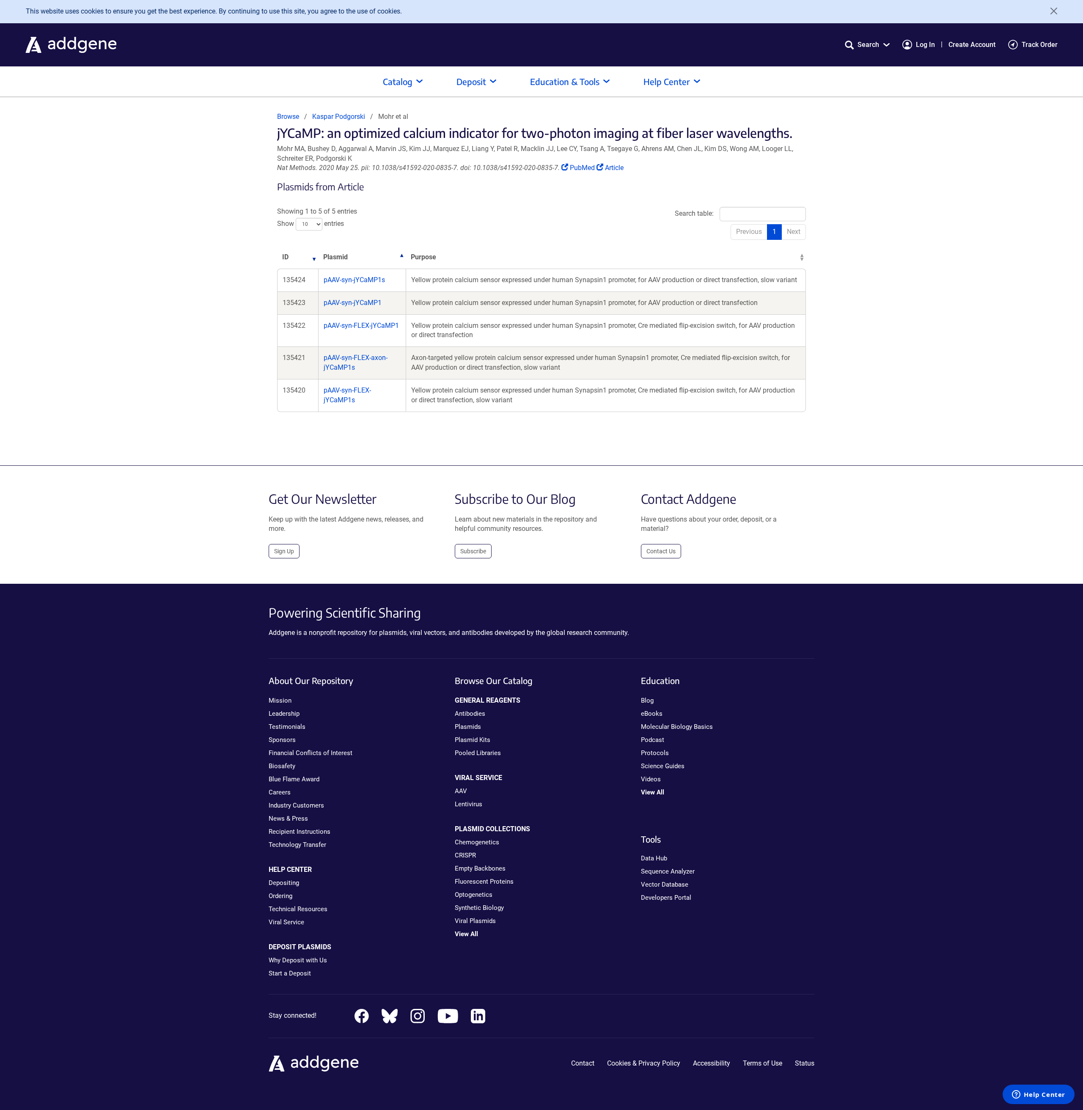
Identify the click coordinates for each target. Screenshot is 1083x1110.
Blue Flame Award (294, 779)
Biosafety (282, 766)
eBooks (651, 713)
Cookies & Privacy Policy (643, 1063)
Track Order (1040, 45)
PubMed (582, 168)
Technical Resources (298, 909)
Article (614, 168)
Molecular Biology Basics (677, 727)
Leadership (284, 713)
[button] (867, 44)
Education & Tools (564, 81)
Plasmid (335, 257)
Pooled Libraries (478, 753)
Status (804, 1063)
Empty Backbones (480, 868)
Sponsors (282, 740)
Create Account (971, 45)
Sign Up (284, 551)
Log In (925, 45)
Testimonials (287, 727)
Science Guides (662, 766)
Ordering (280, 896)
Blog (647, 700)
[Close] (1051, 11)
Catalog (397, 81)
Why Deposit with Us (298, 960)
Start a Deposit (290, 973)
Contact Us (661, 551)
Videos (651, 779)
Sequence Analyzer (668, 871)
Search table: (694, 214)
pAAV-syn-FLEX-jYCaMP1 (361, 325)
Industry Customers (296, 805)
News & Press (288, 818)
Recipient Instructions (299, 831)
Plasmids (468, 727)
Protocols (655, 753)
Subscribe (473, 551)
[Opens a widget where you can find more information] (1039, 1095)
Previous (749, 232)
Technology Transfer (297, 845)
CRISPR (465, 855)
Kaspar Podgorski (338, 117)
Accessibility (711, 1063)
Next (793, 232)
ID (285, 257)
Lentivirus (468, 804)
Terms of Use (762, 1063)
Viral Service (286, 922)
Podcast (652, 740)
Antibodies (470, 713)
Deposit (471, 81)
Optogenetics (473, 894)
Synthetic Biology (479, 908)
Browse (288, 117)
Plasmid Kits (472, 740)
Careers (280, 792)
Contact (582, 1063)
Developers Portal (666, 897)
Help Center (666, 81)
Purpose (423, 257)
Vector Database (664, 884)
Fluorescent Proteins (484, 881)
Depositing (284, 883)
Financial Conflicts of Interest (310, 753)
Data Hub (654, 858)
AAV (461, 791)
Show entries (310, 224)
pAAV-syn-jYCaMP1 (353, 303)
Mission (280, 700)
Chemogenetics (477, 842)
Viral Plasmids (475, 921)
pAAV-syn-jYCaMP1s (354, 280)
